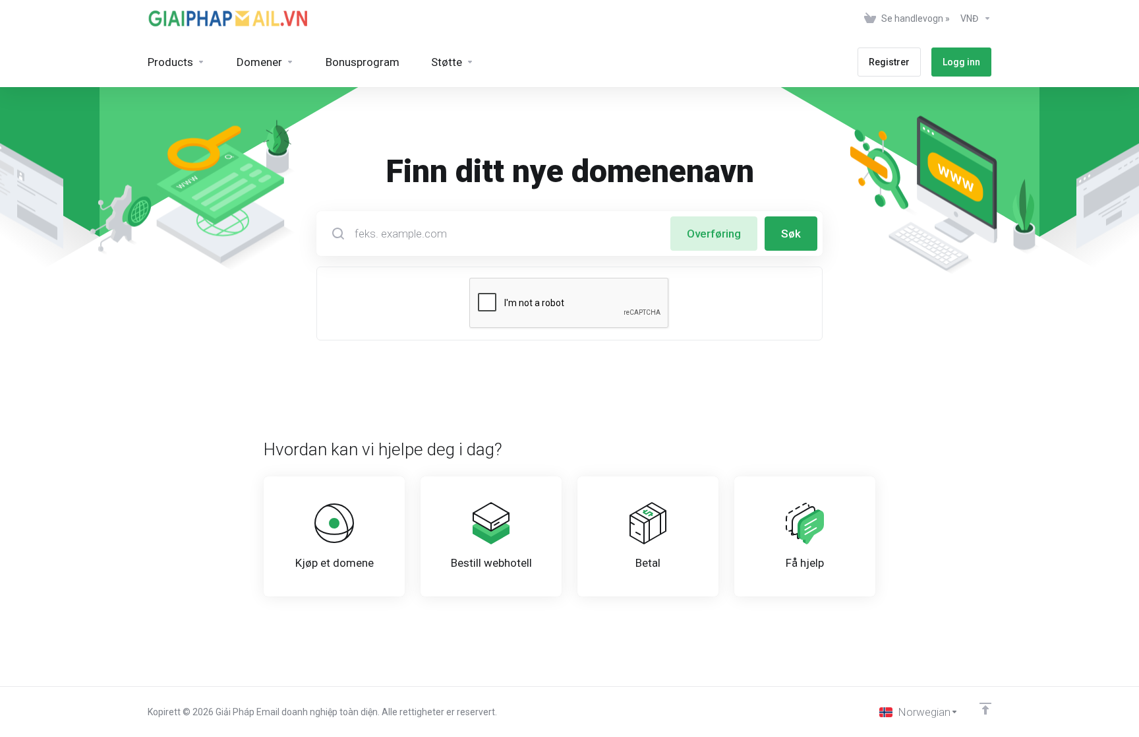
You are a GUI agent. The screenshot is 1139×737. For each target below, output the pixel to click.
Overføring (714, 233)
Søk (791, 233)
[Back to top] (985, 708)
